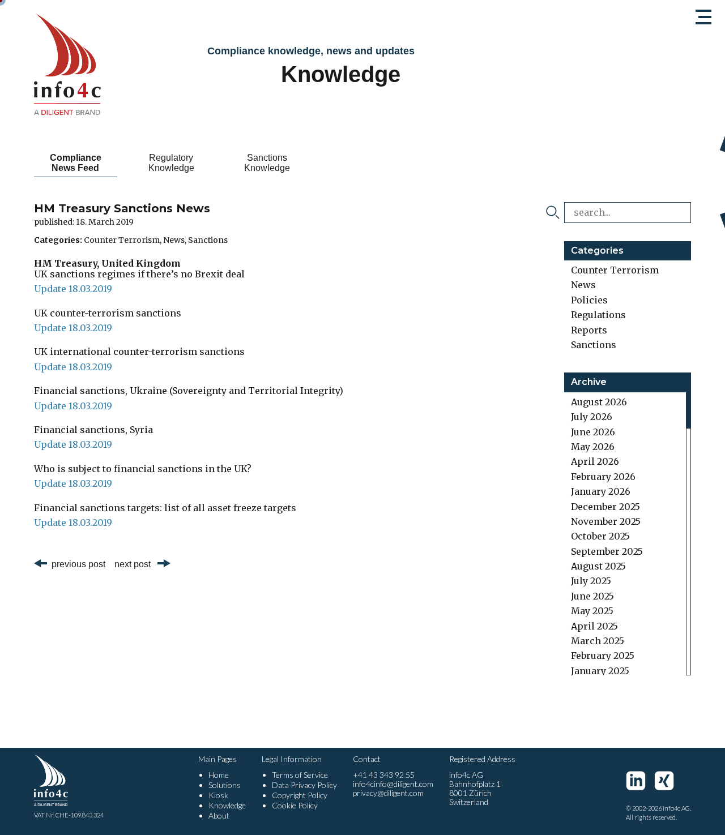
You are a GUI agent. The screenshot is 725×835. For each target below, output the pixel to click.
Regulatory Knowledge (171, 163)
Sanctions (208, 240)
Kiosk (218, 795)
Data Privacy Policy (304, 785)
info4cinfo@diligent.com (393, 784)
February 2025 (602, 655)
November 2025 (606, 521)
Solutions (224, 785)
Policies (589, 300)
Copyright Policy (299, 795)
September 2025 (607, 551)
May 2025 (592, 610)
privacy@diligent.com (388, 793)
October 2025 (600, 536)
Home (218, 775)
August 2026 (599, 402)
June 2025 (592, 596)
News (174, 240)
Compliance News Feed (75, 163)
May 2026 (593, 446)
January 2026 (600, 491)
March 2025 (597, 640)
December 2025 (605, 506)
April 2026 (595, 461)
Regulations (598, 314)
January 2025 (600, 670)
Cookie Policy (295, 805)
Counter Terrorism (122, 240)
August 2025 (598, 566)
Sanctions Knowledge (267, 163)
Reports (589, 330)
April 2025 (594, 626)
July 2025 (591, 580)
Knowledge (227, 805)
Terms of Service (300, 775)
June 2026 (593, 432)
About (218, 815)
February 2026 (603, 476)
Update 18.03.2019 (73, 289)
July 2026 (591, 416)
